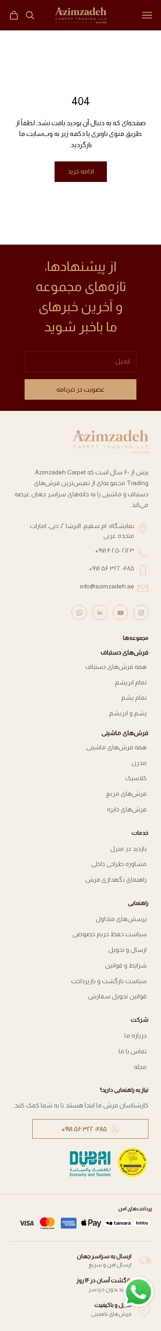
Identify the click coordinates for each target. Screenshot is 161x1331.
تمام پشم (134, 697)
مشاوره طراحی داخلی (119, 863)
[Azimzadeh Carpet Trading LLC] (110, 441)
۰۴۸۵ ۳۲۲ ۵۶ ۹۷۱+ (111, 568)
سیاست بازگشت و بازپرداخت (109, 981)
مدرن (139, 762)
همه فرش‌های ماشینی (116, 747)
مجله (140, 1066)
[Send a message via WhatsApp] (139, 1292)
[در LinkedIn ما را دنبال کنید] (99, 612)
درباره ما (135, 1035)
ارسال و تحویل (127, 949)
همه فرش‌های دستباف (116, 666)
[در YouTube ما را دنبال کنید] (120, 612)
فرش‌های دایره (127, 809)
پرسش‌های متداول (121, 918)
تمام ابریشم (131, 682)
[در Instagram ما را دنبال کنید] (140, 612)
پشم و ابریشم (128, 713)
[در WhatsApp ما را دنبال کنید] (79, 612)
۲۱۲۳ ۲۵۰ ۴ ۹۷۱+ (114, 550)
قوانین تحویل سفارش (117, 996)
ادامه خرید (81, 171)
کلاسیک (136, 778)
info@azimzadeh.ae (107, 586)
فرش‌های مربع (126, 793)
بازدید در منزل (128, 848)
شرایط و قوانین (126, 965)
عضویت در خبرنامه (80, 389)
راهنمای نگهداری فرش (116, 879)
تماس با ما (133, 1051)
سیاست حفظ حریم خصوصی (109, 934)
